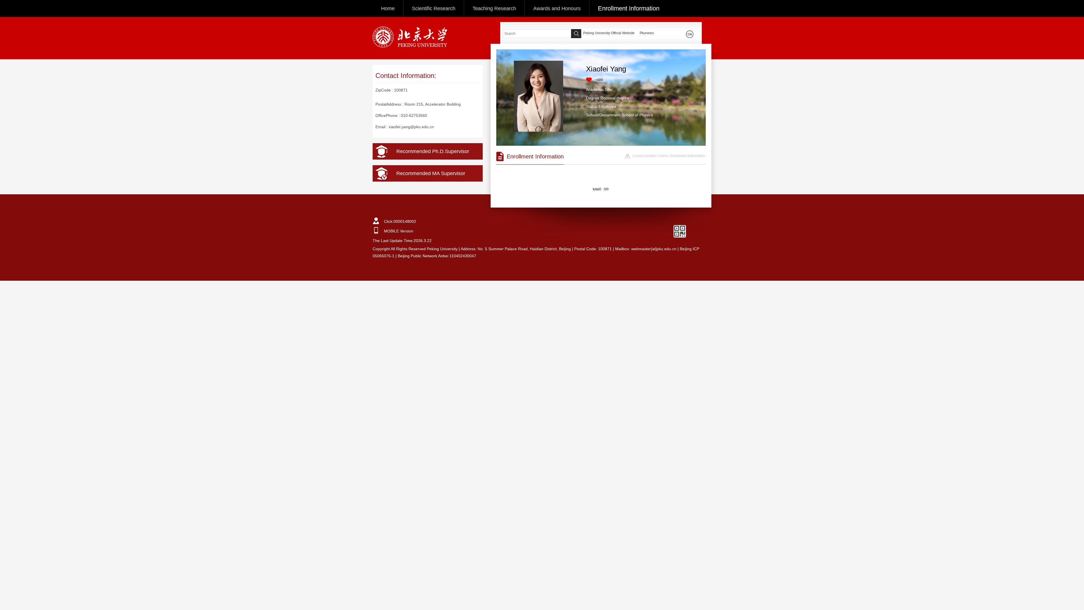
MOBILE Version (398, 231)
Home (388, 8)
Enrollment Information (628, 8)
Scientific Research (433, 8)
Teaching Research (494, 8)
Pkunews (647, 33)
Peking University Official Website (609, 33)
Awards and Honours (557, 8)
